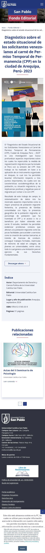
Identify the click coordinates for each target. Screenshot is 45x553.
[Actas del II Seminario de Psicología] (22, 355)
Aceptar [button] (22, 548)
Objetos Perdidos (8, 504)
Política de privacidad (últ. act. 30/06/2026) (17, 480)
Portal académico (8, 492)
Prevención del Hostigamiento (13, 501)
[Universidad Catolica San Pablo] (9, 4)
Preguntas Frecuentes (10, 495)
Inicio (4, 28)
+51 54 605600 (20, 447)
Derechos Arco (7, 498)
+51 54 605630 (7, 447)
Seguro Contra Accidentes (11, 507)
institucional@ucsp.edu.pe (11, 450)
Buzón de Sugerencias (10, 483)
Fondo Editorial (13, 28)
